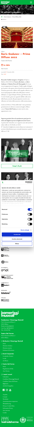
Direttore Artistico (7, 346)
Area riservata (6, 410)
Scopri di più (17, 166)
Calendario (6, 377)
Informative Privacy (8, 408)
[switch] (30, 214)
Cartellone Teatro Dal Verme (10, 381)
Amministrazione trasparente (10, 401)
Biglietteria (5, 383)
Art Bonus (5, 360)
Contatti (5, 397)
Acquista (5, 394)
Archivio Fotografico (8, 386)
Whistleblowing (7, 403)
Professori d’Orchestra (8, 350)
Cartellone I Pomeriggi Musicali (11, 379)
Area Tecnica (6, 371)
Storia (4, 343)
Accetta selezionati (17, 239)
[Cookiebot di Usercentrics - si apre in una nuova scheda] (25, 182)
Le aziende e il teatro (8, 356)
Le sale (4, 358)
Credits (5, 412)
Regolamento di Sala (8, 369)
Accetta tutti (17, 234)
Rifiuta (17, 243)
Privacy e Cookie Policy (8, 406)
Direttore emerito (7, 348)
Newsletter (5, 399)
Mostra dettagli (25, 230)
